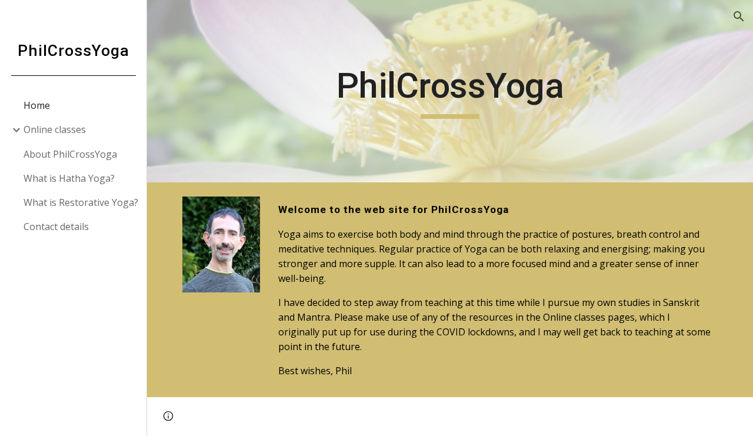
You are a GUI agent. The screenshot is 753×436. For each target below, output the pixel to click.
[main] (450, 91)
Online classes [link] (55, 129)
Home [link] (37, 105)
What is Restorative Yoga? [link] (81, 202)
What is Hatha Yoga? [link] (69, 178)
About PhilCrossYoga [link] (70, 154)
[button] (739, 16)
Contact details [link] (56, 226)
